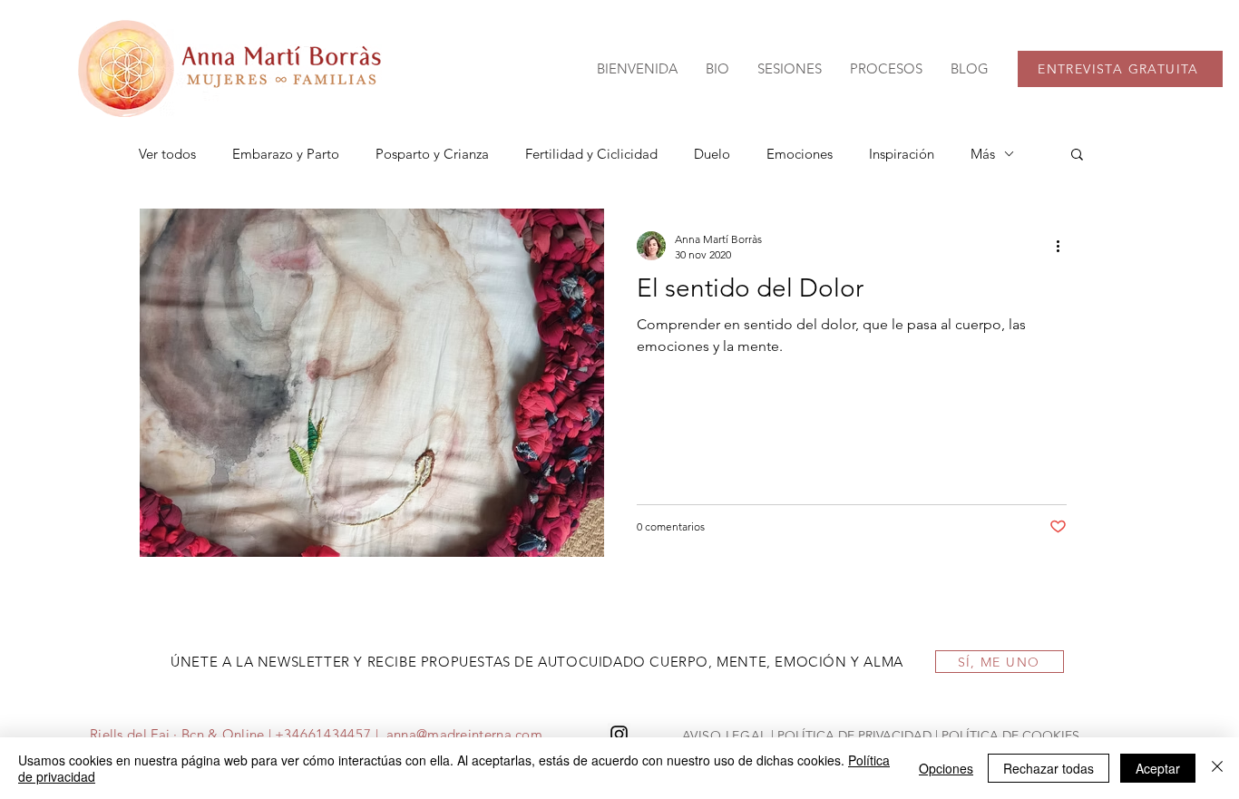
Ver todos (167, 153)
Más (983, 153)
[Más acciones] (1064, 246)
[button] (789, 69)
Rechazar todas (1048, 768)
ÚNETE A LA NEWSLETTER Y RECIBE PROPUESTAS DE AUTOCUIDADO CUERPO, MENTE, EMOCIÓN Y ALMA (537, 661)
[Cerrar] (1217, 768)
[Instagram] (619, 734)
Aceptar (1158, 768)
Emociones (799, 153)
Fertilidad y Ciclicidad (591, 153)
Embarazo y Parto (285, 153)
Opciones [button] (946, 768)
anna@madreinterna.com (464, 734)
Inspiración (901, 153)
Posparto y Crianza (432, 153)
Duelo (712, 153)
